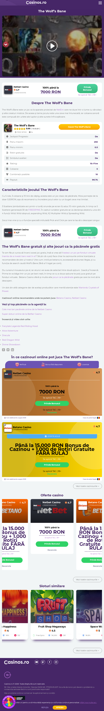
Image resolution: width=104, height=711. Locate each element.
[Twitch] (43, 662)
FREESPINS (34, 210)
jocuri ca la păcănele (63, 277)
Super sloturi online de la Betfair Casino (22, 314)
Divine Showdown (11, 344)
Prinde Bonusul (52, 403)
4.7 (24, 502)
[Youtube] (36, 662)
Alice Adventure (10, 330)
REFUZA (44, 708)
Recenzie (52, 412)
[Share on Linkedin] (12, 349)
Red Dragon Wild (11, 340)
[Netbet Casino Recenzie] (8, 374)
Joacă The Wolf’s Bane (79, 127)
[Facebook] (49, 662)
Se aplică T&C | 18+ (52, 398)
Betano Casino (63, 298)
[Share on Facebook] (3, 349)
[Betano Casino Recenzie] (8, 428)
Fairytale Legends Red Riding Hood (20, 326)
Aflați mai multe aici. (88, 703)
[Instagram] (56, 662)
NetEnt (60, 109)
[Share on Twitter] (7, 349)
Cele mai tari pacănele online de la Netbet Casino (27, 309)
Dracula (6, 335)
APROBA (60, 708)
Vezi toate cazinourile (87, 486)
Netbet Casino (79, 298)
